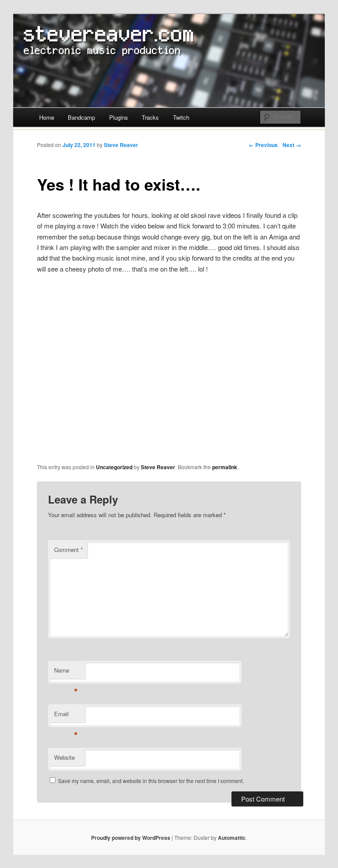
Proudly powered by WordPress (130, 838)
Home (46, 117)
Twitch (181, 117)
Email (65, 716)
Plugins (118, 117)
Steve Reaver (121, 145)
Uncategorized (114, 467)
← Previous (263, 145)
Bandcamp (81, 117)
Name (65, 672)
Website (64, 757)
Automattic (232, 838)
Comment (68, 549)
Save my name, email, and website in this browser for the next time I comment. (151, 780)
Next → (292, 145)
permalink (224, 467)
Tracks (150, 117)
